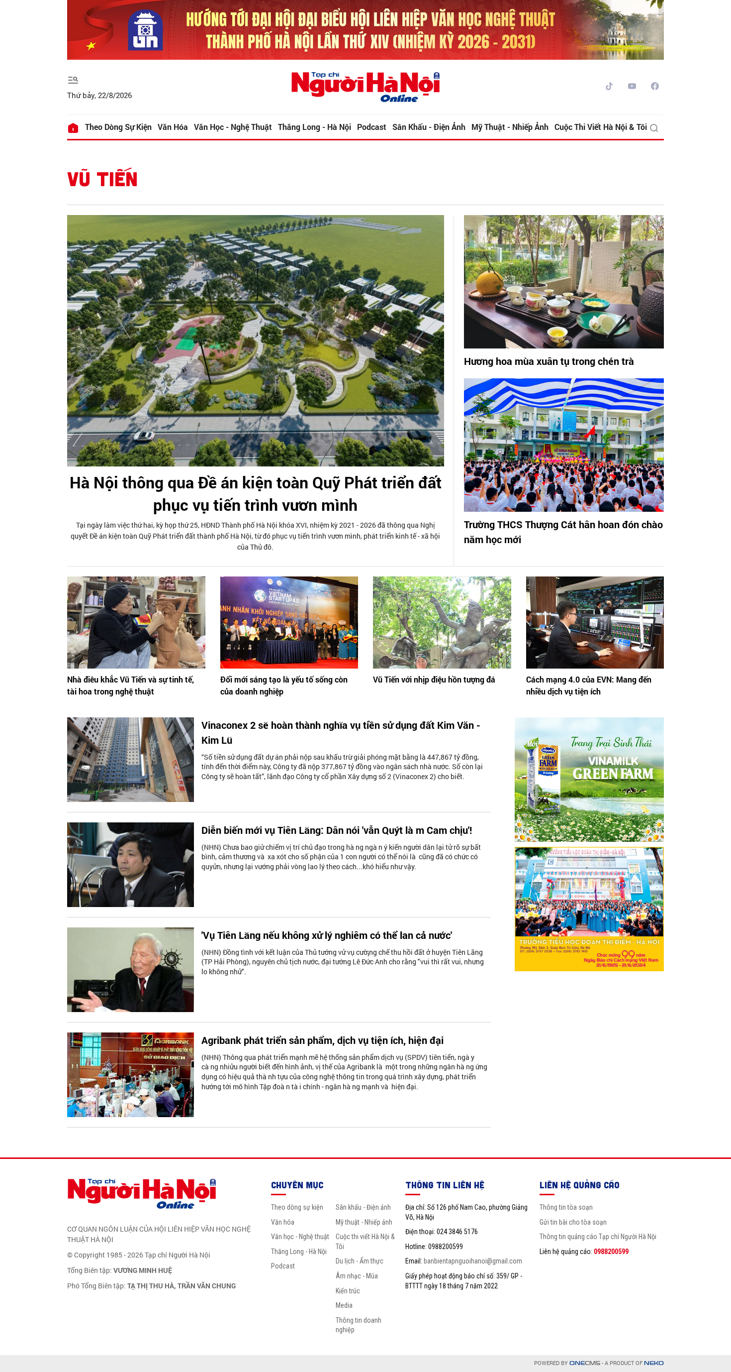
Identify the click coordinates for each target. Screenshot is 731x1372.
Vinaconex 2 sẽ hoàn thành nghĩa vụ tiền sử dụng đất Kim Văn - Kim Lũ (340, 732)
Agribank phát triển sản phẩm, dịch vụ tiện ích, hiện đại (322, 1039)
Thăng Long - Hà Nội (314, 126)
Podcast (371, 126)
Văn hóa (173, 126)
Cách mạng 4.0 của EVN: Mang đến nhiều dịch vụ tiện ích (588, 685)
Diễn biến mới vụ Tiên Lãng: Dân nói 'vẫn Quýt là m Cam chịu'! (336, 829)
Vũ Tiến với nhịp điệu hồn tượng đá (434, 679)
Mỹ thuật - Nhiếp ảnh (509, 126)
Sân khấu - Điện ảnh (428, 126)
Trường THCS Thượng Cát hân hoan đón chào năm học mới (563, 532)
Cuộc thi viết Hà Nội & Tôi (600, 126)
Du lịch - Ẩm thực (359, 1261)
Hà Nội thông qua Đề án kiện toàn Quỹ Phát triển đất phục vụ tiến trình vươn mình (256, 493)
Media (344, 1305)
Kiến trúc (348, 1291)
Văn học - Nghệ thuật (233, 126)
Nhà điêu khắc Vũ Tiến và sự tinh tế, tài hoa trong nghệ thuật (130, 685)
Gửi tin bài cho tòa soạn (573, 1222)
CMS (584, 1363)
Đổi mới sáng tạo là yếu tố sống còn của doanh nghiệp (284, 685)
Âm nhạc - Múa (357, 1276)
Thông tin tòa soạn (566, 1207)
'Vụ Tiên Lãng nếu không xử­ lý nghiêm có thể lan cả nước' (326, 934)
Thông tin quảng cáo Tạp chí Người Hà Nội (598, 1237)
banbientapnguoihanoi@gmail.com (473, 1261)
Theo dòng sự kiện (118, 126)
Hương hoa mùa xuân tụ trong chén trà (549, 360)
